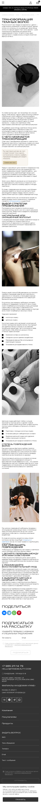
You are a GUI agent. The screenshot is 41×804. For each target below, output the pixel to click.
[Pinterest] (19, 613)
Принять (20, 799)
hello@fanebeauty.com (16, 669)
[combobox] (10, 638)
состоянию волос (14, 201)
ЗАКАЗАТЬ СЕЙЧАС (20, 9)
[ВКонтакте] (4, 613)
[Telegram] (9, 613)
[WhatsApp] (14, 613)
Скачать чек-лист (10, 162)
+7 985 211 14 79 (12, 666)
